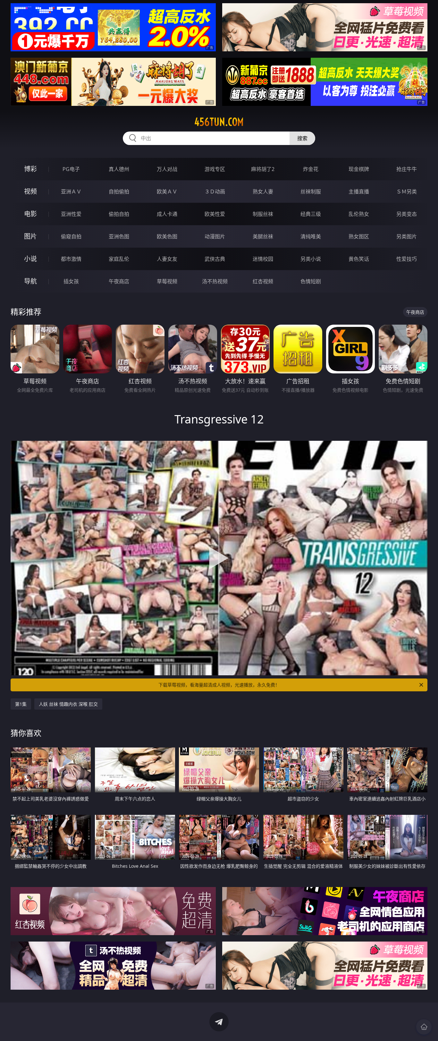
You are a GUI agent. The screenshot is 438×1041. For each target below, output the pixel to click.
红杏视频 (263, 281)
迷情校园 (263, 258)
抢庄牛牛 (406, 169)
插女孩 (71, 281)
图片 (30, 236)
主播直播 (359, 191)
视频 (30, 191)
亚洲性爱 (71, 214)
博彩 (30, 169)
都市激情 (71, 258)
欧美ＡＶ (167, 191)
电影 (30, 213)
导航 (30, 281)
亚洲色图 (119, 236)
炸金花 (310, 169)
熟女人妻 (263, 191)
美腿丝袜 (263, 236)
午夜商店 (119, 281)
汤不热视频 (215, 281)
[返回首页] (424, 1027)
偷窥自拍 (71, 236)
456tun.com (219, 121)
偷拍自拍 (119, 214)
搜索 (302, 138)
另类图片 (406, 236)
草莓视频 (167, 281)
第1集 (21, 704)
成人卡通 (167, 214)
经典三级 (310, 214)
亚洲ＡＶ (71, 191)
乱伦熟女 (359, 214)
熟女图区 (359, 236)
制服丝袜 (263, 214)
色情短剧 (310, 281)
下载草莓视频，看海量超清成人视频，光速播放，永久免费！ (219, 685)
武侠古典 (215, 258)
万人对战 (167, 169)
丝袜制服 (310, 191)
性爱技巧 (406, 258)
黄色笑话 (359, 258)
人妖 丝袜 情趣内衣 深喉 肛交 (68, 704)
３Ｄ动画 (215, 191)
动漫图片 (215, 236)
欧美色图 (167, 236)
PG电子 (71, 169)
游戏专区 (215, 169)
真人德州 (119, 169)
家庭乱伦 (119, 258)
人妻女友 (167, 258)
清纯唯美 (310, 236)
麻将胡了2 (262, 169)
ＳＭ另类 (406, 191)
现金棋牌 (359, 169)
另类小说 (310, 258)
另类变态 (406, 214)
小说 (30, 258)
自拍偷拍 (119, 191)
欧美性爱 (215, 214)
